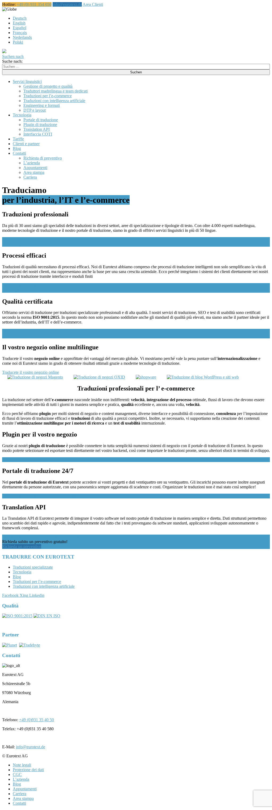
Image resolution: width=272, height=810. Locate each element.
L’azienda (31, 163)
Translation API (36, 129)
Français (20, 32)
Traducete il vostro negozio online (30, 372)
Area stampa (33, 172)
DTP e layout (34, 110)
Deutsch (20, 18)
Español (19, 28)
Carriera (30, 177)
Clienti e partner (26, 143)
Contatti (19, 153)
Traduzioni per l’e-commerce (47, 96)
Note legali (22, 765)
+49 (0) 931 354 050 (34, 4)
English (19, 23)
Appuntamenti (35, 167)
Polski (18, 42)
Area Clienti (93, 4)
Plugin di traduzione (40, 124)
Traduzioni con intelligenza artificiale (54, 100)
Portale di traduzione (40, 119)
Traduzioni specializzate (33, 567)
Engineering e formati (41, 105)
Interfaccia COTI (37, 134)
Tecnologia (22, 115)
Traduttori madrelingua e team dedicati (55, 91)
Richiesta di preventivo (42, 158)
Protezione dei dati (28, 769)
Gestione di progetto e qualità (48, 86)
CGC (17, 774)
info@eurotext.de (67, 4)
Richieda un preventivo (21, 546)
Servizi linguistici (27, 81)
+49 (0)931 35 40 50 (36, 719)
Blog (17, 148)
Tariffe (18, 139)
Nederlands (22, 37)
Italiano (23, 9)
